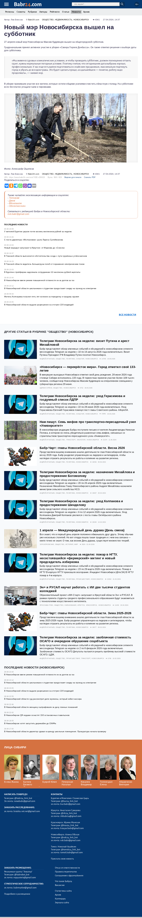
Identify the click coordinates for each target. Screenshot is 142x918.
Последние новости (16, 224)
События (80, 359)
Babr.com (28, 4)
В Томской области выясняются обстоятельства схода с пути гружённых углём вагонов (45, 256)
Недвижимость (63, 20)
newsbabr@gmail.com (24, 801)
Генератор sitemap (67, 912)
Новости (76, 12)
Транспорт (71, 440)
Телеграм (14, 198)
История (69, 544)
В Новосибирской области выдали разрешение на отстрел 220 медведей (39, 305)
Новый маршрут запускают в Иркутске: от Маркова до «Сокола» (34, 248)
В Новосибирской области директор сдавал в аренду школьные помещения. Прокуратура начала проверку (55, 731)
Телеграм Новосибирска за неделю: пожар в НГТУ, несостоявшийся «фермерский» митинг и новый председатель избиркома (79, 558)
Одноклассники (17, 206)
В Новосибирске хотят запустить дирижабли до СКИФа (30, 723)
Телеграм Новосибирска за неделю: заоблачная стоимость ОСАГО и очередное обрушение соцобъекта (85, 639)
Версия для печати (72, 177)
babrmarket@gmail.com (25, 888)
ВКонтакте (15, 203)
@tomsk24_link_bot (70, 849)
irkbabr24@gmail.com (70, 816)
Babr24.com (33, 20)
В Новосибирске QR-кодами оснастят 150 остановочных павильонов (36, 715)
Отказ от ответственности (67, 868)
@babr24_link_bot (23, 798)
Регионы (9, 12)
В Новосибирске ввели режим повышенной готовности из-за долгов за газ (39, 280)
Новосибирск (81, 20)
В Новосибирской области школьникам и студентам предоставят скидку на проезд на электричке (50, 288)
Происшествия (83, 579)
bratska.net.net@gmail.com (27, 811)
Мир (76, 544)
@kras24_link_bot (69, 825)
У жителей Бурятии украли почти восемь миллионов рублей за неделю (38, 231)
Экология (81, 440)
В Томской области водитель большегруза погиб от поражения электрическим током (44, 264)
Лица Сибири (15, 747)
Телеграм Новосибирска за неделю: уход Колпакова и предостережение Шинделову (81, 503)
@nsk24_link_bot (69, 837)
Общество (48, 20)
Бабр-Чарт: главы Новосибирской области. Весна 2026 (82, 448)
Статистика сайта (63, 891)
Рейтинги (54, 12)
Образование (70, 605)
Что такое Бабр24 (63, 881)
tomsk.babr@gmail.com (71, 852)
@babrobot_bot (21, 874)
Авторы (43, 12)
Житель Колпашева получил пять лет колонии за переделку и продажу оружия (41, 296)
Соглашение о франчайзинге (69, 875)
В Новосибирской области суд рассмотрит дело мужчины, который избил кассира (43, 699)
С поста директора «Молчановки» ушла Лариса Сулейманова (33, 240)
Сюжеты (21, 12)
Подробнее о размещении (17, 894)
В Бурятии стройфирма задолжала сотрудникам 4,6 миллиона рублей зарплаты (42, 272)
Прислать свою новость (62, 859)
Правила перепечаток (66, 872)
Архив (86, 12)
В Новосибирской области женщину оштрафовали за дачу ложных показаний (41, 707)
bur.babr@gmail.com (70, 804)
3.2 (21, 912)
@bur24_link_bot (69, 801)
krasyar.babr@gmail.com (72, 828)
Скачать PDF (90, 177)
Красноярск (91, 605)
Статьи (65, 12)
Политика (70, 359)
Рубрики (32, 12)
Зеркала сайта (62, 902)
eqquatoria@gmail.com (25, 877)
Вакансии (60, 885)
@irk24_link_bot (69, 813)
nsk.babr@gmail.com (18, 214)
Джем (12, 200)
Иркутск (81, 605)
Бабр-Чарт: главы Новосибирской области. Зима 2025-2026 (85, 613)
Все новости (127, 314)
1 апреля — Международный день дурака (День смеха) (82, 530)
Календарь (60, 899)
